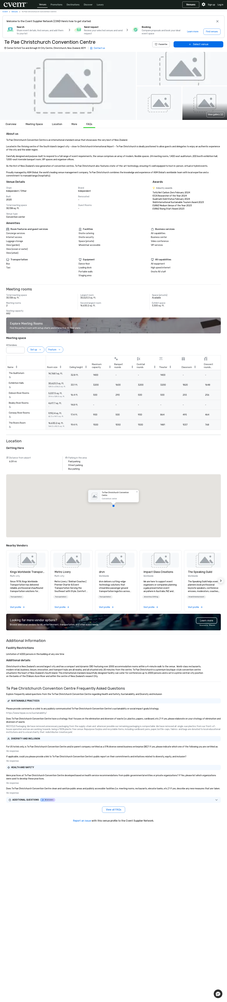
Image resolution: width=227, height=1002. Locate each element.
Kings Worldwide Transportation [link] (27, 572)
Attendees (11, 345)
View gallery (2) (215, 114)
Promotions (56, 4)
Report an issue (82, 820)
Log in (220, 4)
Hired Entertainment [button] (196, 597)
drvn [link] (102, 572)
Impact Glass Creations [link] (158, 572)
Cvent (5, 12)
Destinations (73, 4)
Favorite (163, 44)
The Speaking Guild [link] (200, 572)
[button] (68, 86)
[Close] (217, 21)
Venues (42, 4)
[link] (27, 560)
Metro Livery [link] (63, 572)
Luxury (100, 4)
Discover (88, 4)
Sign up (211, 4)
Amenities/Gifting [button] (151, 597)
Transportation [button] (16, 597)
